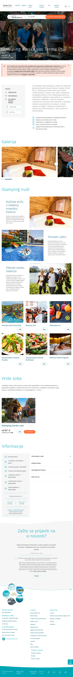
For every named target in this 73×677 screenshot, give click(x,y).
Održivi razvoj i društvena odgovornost (60, 615)
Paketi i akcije (30, 6)
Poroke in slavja (35, 658)
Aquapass (32, 624)
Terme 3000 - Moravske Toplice (10, 618)
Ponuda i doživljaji (41, 6)
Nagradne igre (34, 627)
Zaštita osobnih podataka (39, 571)
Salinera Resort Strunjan (8, 632)
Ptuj (49, 5)
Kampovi (24, 5)
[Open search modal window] (69, 6)
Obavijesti (52, 624)
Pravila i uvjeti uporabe (19, 672)
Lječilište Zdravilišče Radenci (9, 621)
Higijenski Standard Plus (15, 496)
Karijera (52, 621)
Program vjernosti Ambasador (38, 618)
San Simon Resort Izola (8, 635)
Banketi (33, 656)
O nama (52, 613)
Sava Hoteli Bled (6, 612)
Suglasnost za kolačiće (33, 672)
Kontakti (32, 641)
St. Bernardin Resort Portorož (10, 629)
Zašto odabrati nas (35, 613)
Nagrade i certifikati (55, 618)
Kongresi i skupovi (56, 6)
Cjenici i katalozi (34, 647)
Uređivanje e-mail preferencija (38, 635)
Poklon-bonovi (34, 621)
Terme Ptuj (5, 624)
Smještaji (17, 5)
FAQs (31, 644)
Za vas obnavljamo (35, 638)
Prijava (36, 576)
